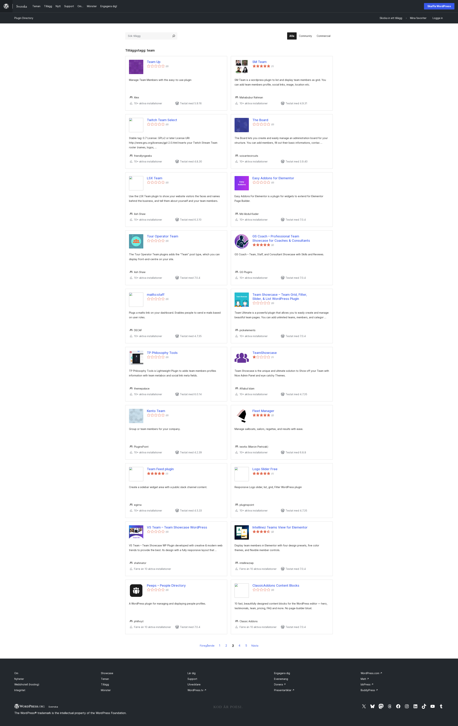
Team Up (153, 62)
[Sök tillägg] (173, 36)
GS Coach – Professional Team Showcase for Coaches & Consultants (281, 238)
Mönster (106, 690)
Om (16, 673)
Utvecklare (194, 684)
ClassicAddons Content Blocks (275, 585)
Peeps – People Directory (166, 585)
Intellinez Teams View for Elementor (280, 527)
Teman (105, 678)
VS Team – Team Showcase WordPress (177, 527)
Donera (280, 684)
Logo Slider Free (264, 469)
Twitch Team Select (162, 120)
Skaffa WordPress (439, 6)
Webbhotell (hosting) (26, 684)
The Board (260, 120)
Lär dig (191, 673)
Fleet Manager (263, 411)
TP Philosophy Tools (162, 353)
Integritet (19, 690)
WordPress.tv (196, 690)
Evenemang (281, 678)
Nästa (254, 645)
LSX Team (154, 178)
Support (192, 678)
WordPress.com (371, 673)
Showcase (107, 673)
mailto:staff (155, 294)
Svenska (53, 706)
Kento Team (156, 411)
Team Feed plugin (160, 469)
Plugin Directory (23, 18)
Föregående (207, 645)
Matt (365, 678)
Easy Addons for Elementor (273, 178)
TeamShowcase (264, 353)
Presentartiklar (284, 690)
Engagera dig (282, 673)
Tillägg (105, 684)
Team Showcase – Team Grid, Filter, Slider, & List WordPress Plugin (279, 297)
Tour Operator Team (162, 236)
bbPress (367, 684)
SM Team (259, 62)
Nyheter (19, 678)
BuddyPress (369, 690)
